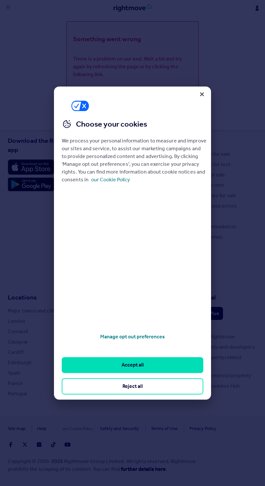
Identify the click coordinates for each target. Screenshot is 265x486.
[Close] (202, 94)
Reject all (132, 386)
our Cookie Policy (110, 179)
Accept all (133, 365)
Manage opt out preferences (132, 336)
